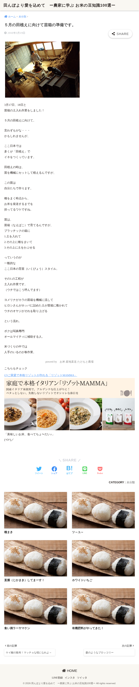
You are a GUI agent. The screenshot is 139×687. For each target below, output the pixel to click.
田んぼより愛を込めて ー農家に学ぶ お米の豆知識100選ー (59, 5)
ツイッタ (82, 677)
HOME (71, 671)
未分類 (131, 482)
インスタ (70, 677)
